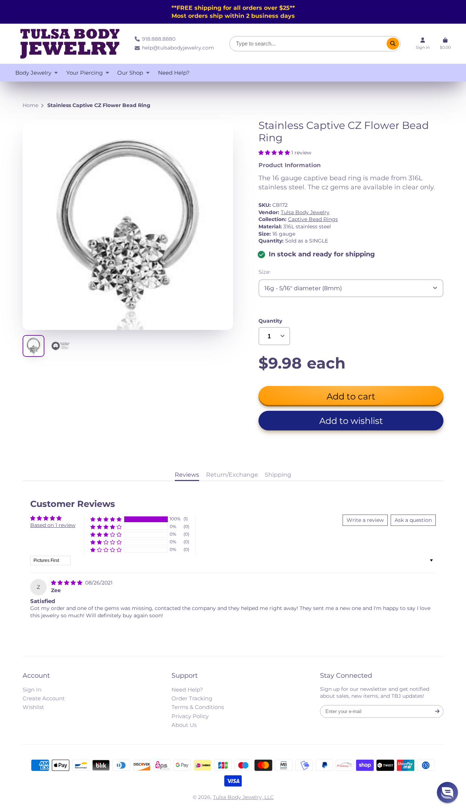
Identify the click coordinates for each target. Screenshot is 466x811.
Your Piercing (84, 72)
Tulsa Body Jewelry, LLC (243, 797)
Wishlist (33, 707)
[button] (274, 152)
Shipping (278, 474)
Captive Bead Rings (313, 219)
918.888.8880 (158, 39)
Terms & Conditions (197, 707)
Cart (445, 44)
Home (30, 105)
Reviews (187, 474)
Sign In (32, 689)
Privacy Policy (190, 716)
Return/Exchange (232, 474)
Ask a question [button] (413, 520)
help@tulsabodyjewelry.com (178, 47)
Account (423, 44)
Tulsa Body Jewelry (305, 212)
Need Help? (174, 72)
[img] (67, 582)
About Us (184, 724)
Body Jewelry (33, 72)
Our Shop (130, 72)
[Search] (393, 44)
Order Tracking (191, 698)
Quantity (270, 321)
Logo (70, 43)
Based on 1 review (52, 525)
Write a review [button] (365, 520)
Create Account (44, 698)
